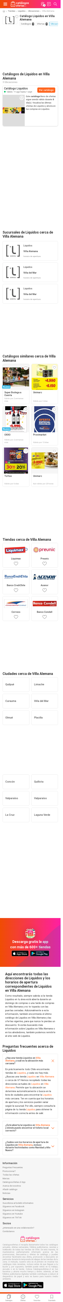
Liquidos (22, 11)
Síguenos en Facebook (13, 1206)
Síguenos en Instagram (13, 1210)
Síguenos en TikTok (12, 1217)
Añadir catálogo (10, 1189)
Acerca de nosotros (12, 1186)
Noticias (6, 1193)
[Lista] (49, 4)
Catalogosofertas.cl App (14, 1182)
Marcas (6, 1178)
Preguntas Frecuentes (13, 1167)
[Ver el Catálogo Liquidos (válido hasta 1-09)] (14, 110)
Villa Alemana (47, 1076)
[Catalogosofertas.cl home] (20, 4)
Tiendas (11, 11)
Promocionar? (9, 1171)
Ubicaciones (33, 11)
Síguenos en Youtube (13, 1214)
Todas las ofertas (11, 1175)
